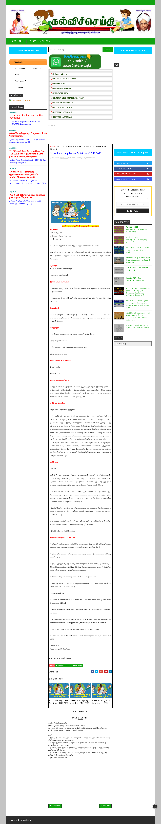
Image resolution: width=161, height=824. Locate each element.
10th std (43, 41)
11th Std (32, 41)
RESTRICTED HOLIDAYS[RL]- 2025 (132, 153)
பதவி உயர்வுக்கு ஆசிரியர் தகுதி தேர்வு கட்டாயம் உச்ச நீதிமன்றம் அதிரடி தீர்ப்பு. (138, 260)
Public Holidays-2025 (28, 50)
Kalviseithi (28, 820)
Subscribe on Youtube (125, 174)
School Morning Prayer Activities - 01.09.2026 (58, 701)
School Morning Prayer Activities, (82, 158)
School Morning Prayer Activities (69, 146)
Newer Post (55, 805)
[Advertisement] (80, 135)
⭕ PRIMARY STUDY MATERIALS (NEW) (67, 98)
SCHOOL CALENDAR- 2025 (132, 51)
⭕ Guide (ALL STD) (59, 93)
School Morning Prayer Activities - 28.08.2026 (101, 701)
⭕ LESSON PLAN (57, 84)
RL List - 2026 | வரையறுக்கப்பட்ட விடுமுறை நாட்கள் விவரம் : (137, 239)
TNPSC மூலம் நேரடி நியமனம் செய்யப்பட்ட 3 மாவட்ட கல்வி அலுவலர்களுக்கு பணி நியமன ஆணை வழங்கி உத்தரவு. (27, 154)
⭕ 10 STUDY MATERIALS (61, 107)
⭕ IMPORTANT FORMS (60, 88)
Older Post (105, 805)
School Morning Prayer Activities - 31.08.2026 (80, 701)
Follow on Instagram (125, 179)
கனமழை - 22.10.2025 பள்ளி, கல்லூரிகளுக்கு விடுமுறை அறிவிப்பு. (138, 249)
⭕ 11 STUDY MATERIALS (61, 112)
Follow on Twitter (124, 163)
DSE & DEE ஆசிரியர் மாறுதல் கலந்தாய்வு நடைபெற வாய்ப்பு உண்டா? (27, 196)
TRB (21, 41)
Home (13, 41)
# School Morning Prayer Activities (69, 665)
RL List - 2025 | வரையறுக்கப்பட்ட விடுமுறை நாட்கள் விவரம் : (137, 229)
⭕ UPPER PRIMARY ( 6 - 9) (61, 103)
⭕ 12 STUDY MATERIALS (61, 117)
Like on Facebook (123, 168)
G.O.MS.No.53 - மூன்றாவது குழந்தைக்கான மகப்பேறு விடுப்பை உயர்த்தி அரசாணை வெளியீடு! (24, 174)
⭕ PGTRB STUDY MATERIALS (63, 79)
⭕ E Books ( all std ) (58, 74)
